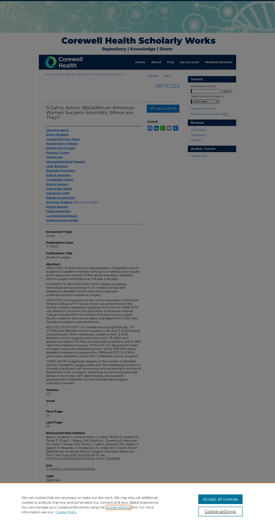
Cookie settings (118, 507)
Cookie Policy (66, 512)
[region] (137, 505)
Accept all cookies (220, 499)
